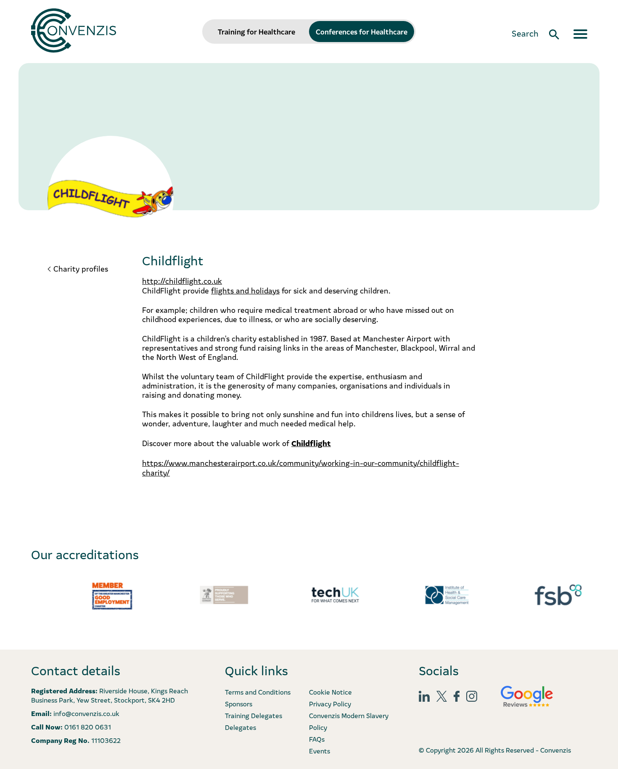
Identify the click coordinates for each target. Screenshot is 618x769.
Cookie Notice (330, 691)
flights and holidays (245, 290)
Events (319, 750)
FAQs (317, 738)
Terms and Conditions (258, 691)
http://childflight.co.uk (182, 280)
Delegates (240, 727)
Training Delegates (253, 715)
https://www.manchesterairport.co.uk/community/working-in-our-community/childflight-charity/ (300, 467)
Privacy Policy (330, 703)
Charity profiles (80, 268)
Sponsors (238, 703)
